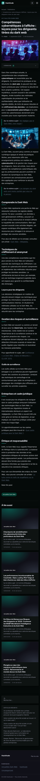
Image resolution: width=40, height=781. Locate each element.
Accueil (4, 9)
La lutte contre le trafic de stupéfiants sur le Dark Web (18, 477)
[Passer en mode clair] (32, 3)
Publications (11, 9)
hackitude (23, 767)
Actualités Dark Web (10, 18)
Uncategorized (7, 770)
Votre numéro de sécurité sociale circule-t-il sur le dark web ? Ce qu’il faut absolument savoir (18, 726)
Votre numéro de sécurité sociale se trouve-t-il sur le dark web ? (20, 719)
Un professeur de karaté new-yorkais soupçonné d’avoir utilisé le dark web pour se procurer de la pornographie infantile (19, 713)
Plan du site (34, 756)
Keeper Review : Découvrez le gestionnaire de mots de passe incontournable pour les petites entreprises (18, 741)
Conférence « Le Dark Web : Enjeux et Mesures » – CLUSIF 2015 (18, 355)
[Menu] (37, 3)
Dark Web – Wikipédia (19, 242)
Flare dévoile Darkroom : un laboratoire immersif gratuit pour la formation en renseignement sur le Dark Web (17, 733)
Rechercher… (8, 700)
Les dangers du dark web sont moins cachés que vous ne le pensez (20, 191)
